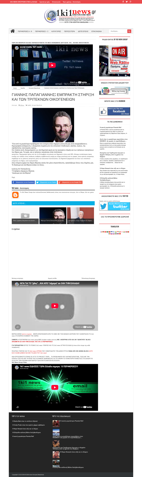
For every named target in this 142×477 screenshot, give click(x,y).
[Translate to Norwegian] (126, 232)
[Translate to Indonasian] (118, 232)
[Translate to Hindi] (116, 232)
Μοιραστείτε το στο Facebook (25, 182)
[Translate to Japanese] (122, 232)
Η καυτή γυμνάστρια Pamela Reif (110, 127)
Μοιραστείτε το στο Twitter (48, 182)
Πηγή (13, 177)
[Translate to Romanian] (109, 234)
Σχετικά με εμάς (45, 2)
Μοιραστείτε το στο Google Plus (71, 182)
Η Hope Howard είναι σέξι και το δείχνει (112, 168)
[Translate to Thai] (118, 234)
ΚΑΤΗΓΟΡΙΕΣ (56, 31)
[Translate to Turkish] (105, 232)
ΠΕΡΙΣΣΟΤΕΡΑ (69, 31)
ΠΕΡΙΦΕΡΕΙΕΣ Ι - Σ (41, 31)
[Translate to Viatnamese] (120, 234)
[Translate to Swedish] (116, 234)
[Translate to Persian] (124, 232)
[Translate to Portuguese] (128, 232)
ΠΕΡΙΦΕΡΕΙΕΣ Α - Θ (25, 31)
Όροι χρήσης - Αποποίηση (71, 2)
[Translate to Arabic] (107, 232)
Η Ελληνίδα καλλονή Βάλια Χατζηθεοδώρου (26, 432)
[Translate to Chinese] (109, 232)
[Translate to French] (101, 232)
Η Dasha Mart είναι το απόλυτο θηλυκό (25, 421)
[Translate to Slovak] (113, 234)
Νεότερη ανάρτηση (17, 278)
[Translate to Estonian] (111, 232)
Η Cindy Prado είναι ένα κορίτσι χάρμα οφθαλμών (28, 425)
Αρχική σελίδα (52, 278)
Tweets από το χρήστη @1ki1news (109, 201)
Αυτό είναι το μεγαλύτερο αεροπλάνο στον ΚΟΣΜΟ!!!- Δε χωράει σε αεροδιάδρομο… (68, 437)
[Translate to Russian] (111, 234)
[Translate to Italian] (120, 232)
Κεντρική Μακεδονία (37, 105)
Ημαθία (29, 105)
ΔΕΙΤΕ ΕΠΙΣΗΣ (83, 31)
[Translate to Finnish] (113, 232)
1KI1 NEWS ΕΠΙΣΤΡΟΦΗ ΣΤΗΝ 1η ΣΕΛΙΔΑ (23, 2)
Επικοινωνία (56, 2)
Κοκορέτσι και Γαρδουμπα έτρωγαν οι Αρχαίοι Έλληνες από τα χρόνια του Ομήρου (112, 154)
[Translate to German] (103, 232)
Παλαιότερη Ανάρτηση (88, 278)
